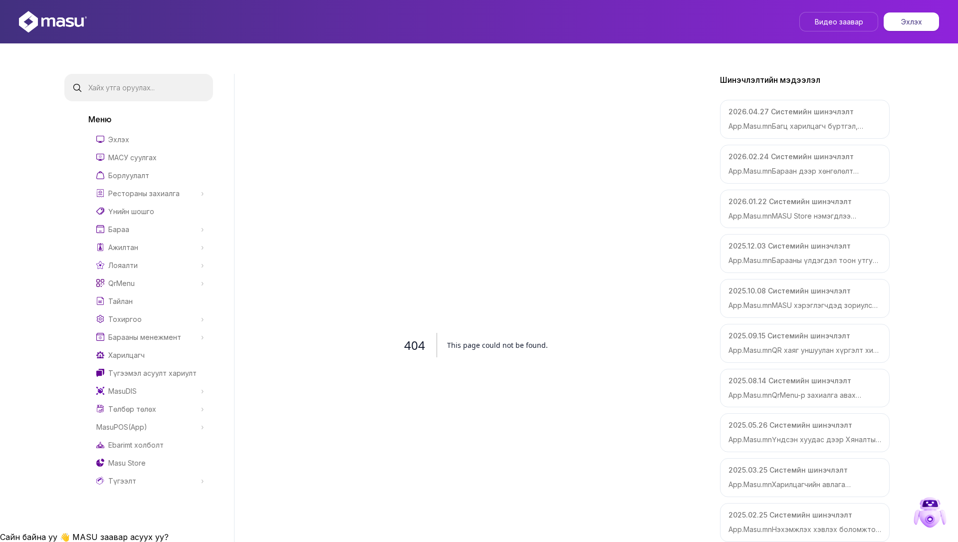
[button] (805, 119)
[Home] (53, 21)
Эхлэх (911, 21)
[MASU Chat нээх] (930, 514)
